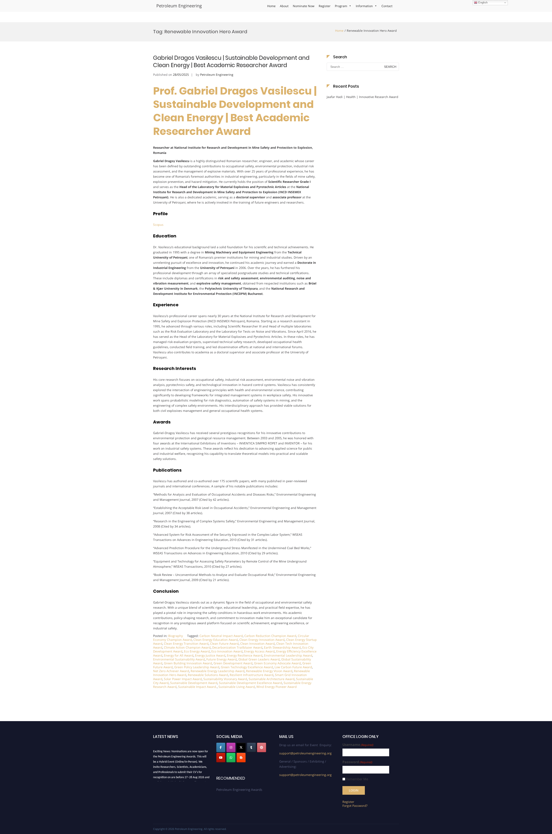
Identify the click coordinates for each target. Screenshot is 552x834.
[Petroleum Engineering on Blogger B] (241, 757)
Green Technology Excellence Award (247, 667)
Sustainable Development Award (193, 683)
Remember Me (357, 779)
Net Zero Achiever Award (171, 671)
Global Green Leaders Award (259, 659)
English (482, 2)
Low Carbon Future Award (293, 667)
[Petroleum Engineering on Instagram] (230, 747)
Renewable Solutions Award (208, 675)
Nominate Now (303, 6)
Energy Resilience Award (244, 655)
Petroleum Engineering (179, 6)
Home (271, 6)
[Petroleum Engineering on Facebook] (220, 747)
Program (341, 6)
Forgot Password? (354, 806)
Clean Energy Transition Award (186, 643)
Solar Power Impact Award (183, 679)
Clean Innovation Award (257, 643)
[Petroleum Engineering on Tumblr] (251, 747)
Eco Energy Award (197, 651)
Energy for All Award (178, 655)
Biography (175, 636)
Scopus (158, 225)
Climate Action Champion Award (187, 647)
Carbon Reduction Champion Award (270, 636)
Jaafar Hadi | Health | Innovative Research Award (362, 97)
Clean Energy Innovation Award (262, 640)
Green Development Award (232, 663)
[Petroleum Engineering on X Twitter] (241, 747)
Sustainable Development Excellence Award (250, 683)
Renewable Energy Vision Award (269, 671)
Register (325, 6)
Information (364, 6)
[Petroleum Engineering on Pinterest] (261, 747)
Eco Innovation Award (227, 651)
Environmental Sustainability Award (179, 659)
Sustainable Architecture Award (272, 679)
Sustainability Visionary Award (225, 679)
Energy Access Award (259, 651)
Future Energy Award (221, 659)
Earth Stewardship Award (282, 647)
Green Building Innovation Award (188, 663)
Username (357, 744)
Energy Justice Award (210, 655)
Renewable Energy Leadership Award (218, 671)
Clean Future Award (224, 643)
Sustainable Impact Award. (197, 687)
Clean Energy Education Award (215, 640)
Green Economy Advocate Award (277, 663)
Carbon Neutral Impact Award (221, 636)
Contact (386, 6)
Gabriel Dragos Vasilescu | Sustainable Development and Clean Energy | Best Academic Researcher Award (231, 61)
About (284, 6)
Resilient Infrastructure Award (251, 675)
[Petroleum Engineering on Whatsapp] (230, 757)
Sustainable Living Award (236, 687)
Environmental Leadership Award (288, 655)
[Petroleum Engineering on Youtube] (220, 757)
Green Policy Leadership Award (196, 667)
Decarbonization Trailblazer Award (237, 647)
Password (357, 762)
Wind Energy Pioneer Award (276, 687)
